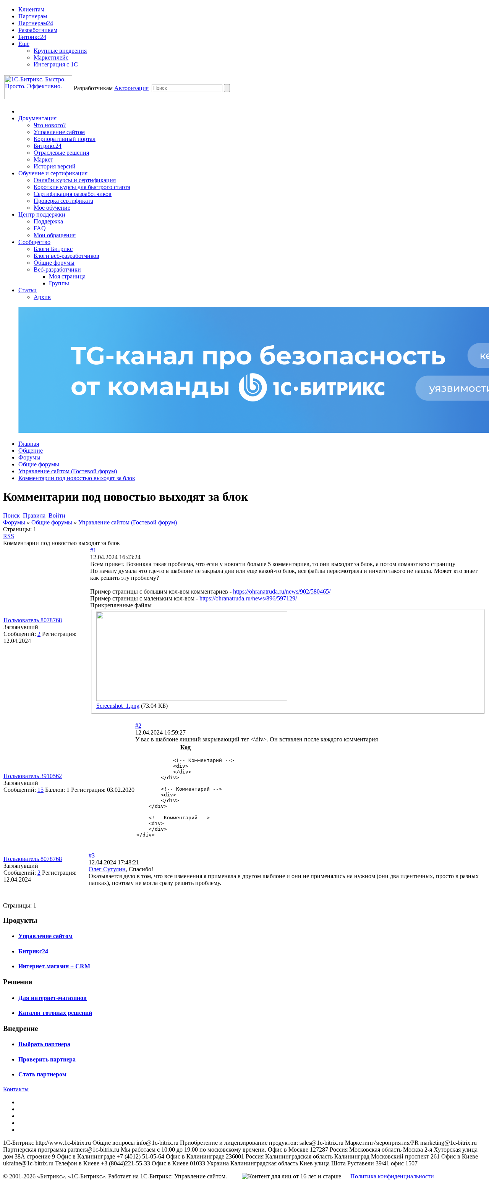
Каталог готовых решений (55, 1013)
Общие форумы (54, 262)
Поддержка (48, 221)
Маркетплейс (51, 57)
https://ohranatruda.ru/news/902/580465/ (281, 591)
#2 (138, 725)
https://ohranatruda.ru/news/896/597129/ (248, 598)
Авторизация (131, 88)
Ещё (23, 43)
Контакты (16, 1089)
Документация (37, 118)
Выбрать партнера (44, 1044)
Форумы (29, 457)
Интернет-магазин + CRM (54, 966)
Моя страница (67, 276)
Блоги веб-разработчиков (66, 255)
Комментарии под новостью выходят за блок (76, 478)
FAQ (40, 228)
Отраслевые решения (61, 152)
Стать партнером (42, 1074)
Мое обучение (52, 207)
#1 (93, 550)
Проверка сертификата (63, 200)
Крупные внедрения (60, 50)
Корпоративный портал (65, 139)
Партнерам (32, 16)
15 (40, 789)
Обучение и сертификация (52, 173)
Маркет (43, 159)
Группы (59, 283)
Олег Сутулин (107, 869)
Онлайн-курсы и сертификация (75, 180)
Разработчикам (37, 30)
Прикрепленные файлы (121, 605)
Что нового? (50, 125)
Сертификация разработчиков (73, 194)
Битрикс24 (32, 37)
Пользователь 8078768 (32, 620)
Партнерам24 (35, 23)
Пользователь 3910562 (32, 776)
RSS (8, 536)
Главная (28, 443)
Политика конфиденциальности (392, 1176)
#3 (92, 855)
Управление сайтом (59, 132)
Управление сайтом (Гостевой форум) (67, 471)
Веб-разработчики (57, 269)
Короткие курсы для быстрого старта (82, 187)
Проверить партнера (47, 1059)
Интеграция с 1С (56, 64)
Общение (30, 450)
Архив (42, 297)
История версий (55, 166)
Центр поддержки (41, 214)
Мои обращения (55, 235)
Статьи (27, 290)
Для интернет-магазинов (52, 998)
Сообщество (34, 242)
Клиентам (31, 9)
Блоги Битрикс (53, 249)
